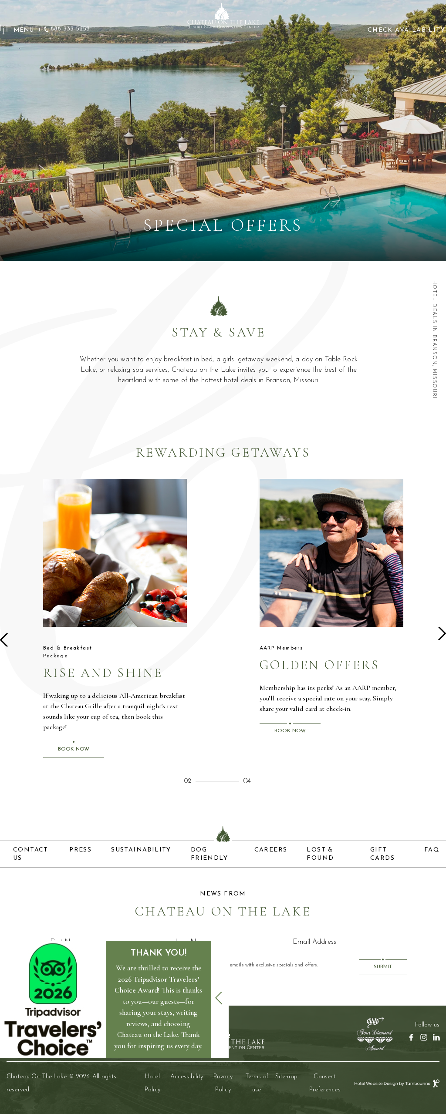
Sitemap (286, 1077)
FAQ (431, 850)
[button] (6, 639)
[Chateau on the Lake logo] (223, 15)
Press (80, 850)
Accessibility (186, 1077)
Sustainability (141, 850)
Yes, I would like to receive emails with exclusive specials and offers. (244, 965)
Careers (270, 850)
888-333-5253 (70, 29)
